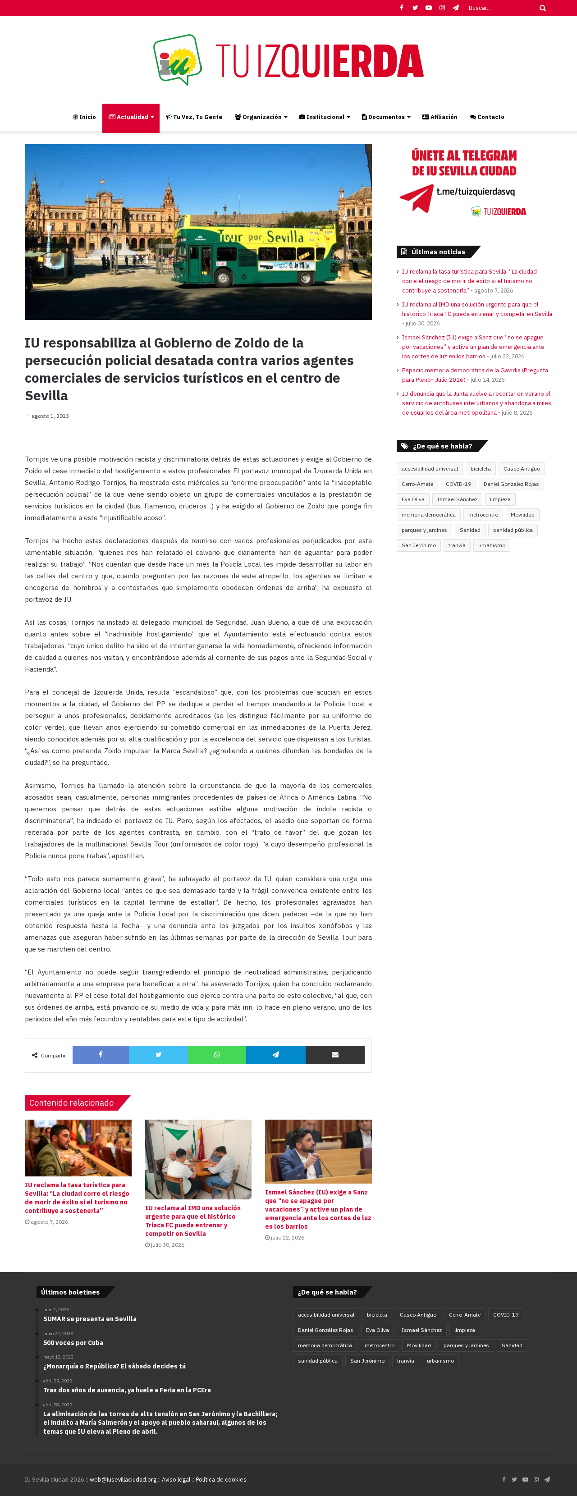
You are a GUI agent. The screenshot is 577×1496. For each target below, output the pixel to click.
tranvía (457, 545)
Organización (261, 117)
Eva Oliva (413, 499)
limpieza (500, 499)
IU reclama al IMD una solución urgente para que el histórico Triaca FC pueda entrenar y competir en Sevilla (193, 1221)
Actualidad (131, 117)
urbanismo (491, 545)
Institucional (324, 117)
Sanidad (470, 529)
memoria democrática (429, 514)
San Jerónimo (419, 545)
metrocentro (483, 514)
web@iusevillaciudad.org (123, 1479)
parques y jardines (424, 529)
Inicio (87, 117)
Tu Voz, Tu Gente (197, 117)
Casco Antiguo (522, 468)
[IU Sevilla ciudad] (288, 60)
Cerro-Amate (417, 483)
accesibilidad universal (430, 468)
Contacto (490, 117)
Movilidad (523, 514)
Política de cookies (221, 1479)
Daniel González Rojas (511, 483)
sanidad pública (513, 529)
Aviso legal (176, 1479)
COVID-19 (458, 483)
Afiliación (443, 117)
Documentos (386, 117)
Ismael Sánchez (457, 499)
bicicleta (481, 468)
